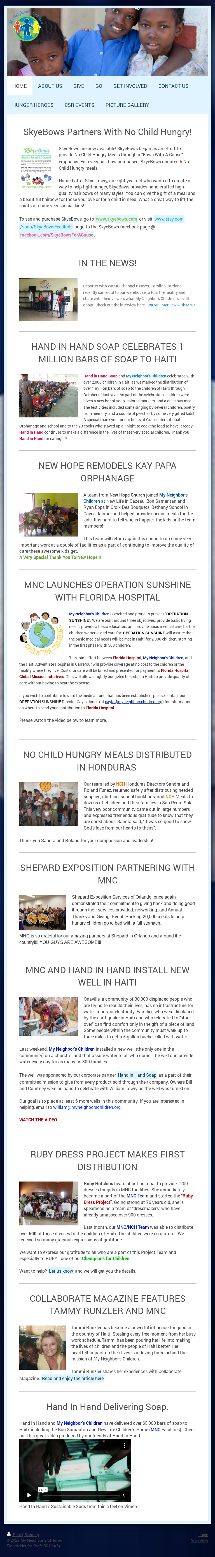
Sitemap (31, 1534)
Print (17, 1534)
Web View (199, 1540)
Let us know (61, 1271)
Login (203, 1534)
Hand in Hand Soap (137, 1075)
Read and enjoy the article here (73, 1378)
